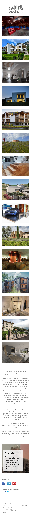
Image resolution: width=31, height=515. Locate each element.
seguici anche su (7, 479)
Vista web (25, 505)
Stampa (7, 504)
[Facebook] (5, 491)
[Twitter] (8, 491)
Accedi (26, 504)
